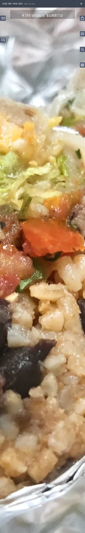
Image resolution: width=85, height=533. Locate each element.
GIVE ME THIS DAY (12, 3)
